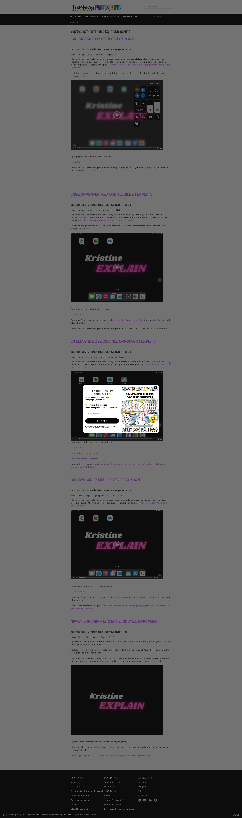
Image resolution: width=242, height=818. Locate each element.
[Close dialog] (155, 387)
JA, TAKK (102, 421)
